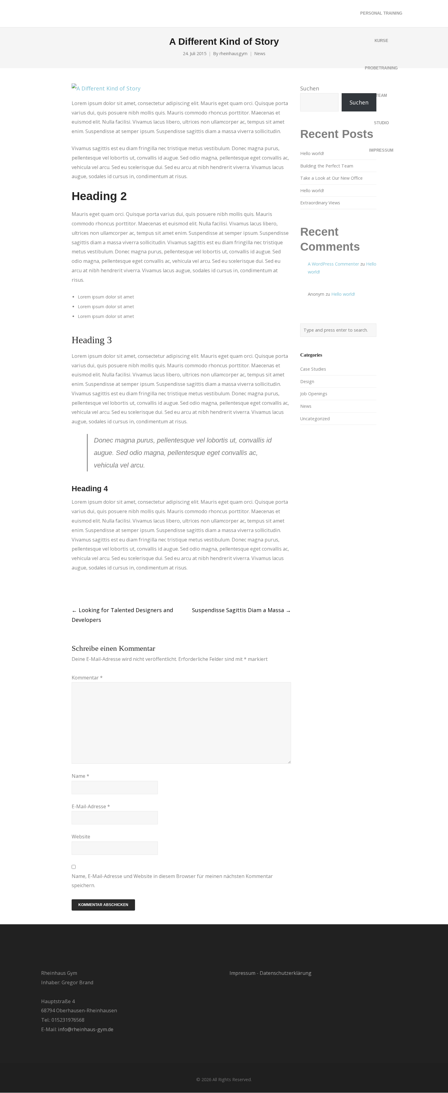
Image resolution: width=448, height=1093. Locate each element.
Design (307, 381)
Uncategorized (315, 418)
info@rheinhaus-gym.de (85, 1029)
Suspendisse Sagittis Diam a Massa (241, 610)
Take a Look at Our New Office (331, 178)
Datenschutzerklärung (285, 973)
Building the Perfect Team (326, 166)
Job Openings (313, 394)
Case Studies (313, 369)
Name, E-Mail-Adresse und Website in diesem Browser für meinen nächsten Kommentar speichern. (172, 881)
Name (80, 776)
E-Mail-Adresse (91, 806)
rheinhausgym (233, 53)
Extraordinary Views (320, 203)
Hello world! (312, 153)
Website (81, 836)
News (259, 53)
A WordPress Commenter (333, 264)
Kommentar (87, 677)
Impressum (242, 973)
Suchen (309, 88)
